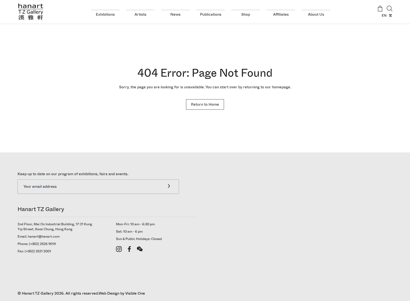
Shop (245, 14)
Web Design (108, 293)
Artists (140, 14)
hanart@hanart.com (44, 237)
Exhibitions (105, 14)
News (175, 14)
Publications (210, 14)
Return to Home (205, 104)
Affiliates (281, 14)
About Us (316, 14)
